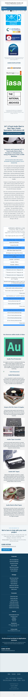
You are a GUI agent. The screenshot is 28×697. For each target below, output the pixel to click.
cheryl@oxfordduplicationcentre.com (8, 546)
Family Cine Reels (14, 600)
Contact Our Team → (7, 549)
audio (14, 159)
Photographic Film (14, 579)
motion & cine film (9, 159)
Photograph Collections (14, 587)
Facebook (14, 674)
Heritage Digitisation (14, 569)
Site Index (23, 680)
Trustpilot (19, 680)
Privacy (7, 678)
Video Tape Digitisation (14, 559)
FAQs (16, 162)
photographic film (8, 161)
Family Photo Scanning (14, 603)
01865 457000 (6, 544)
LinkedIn (18, 674)
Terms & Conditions (12, 678)
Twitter (9, 674)
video (17, 159)
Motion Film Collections (14, 585)
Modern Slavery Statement (7, 680)
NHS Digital (15, 680)
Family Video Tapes (14, 596)
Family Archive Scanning (14, 605)
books (13, 161)
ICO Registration (19, 678)
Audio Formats (14, 589)
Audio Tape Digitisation (14, 561)
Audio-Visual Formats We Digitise (14, 133)
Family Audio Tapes (14, 598)
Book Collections (14, 583)
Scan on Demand (14, 570)
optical (20, 159)
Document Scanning (14, 563)
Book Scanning (14, 565)
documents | (18, 161)
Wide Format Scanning (14, 567)
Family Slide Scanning (14, 602)
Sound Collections (14, 581)
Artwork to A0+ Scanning (14, 607)
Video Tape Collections (14, 578)
